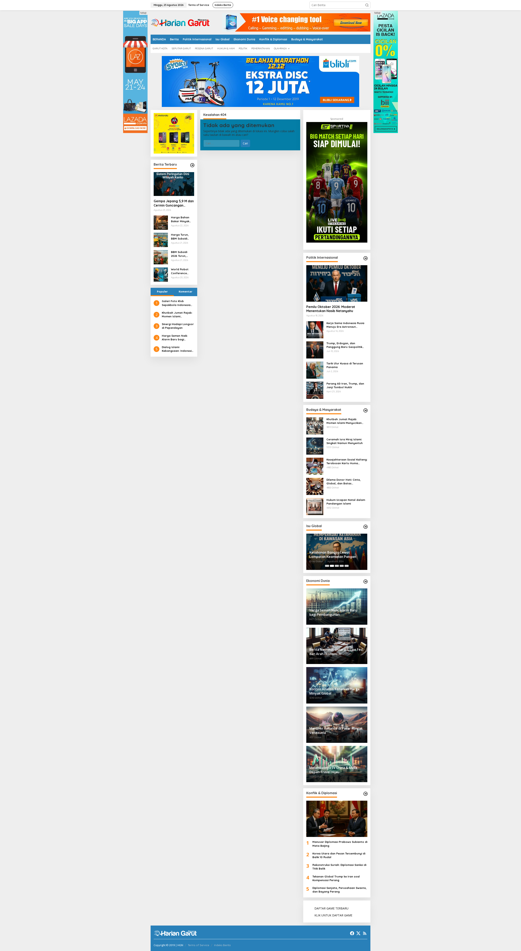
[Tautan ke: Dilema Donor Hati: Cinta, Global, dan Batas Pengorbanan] (314, 486)
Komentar (185, 291)
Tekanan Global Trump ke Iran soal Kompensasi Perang (336, 878)
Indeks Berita (222, 945)
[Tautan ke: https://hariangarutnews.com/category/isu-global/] (365, 526)
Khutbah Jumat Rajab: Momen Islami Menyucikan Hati (177, 314)
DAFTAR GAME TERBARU (331, 908)
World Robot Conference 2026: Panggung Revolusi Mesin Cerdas (182, 271)
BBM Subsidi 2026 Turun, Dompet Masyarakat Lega (179, 253)
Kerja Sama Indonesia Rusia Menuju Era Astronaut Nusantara (345, 325)
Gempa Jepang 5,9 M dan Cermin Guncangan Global (174, 203)
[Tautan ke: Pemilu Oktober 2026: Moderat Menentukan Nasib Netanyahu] (336, 283)
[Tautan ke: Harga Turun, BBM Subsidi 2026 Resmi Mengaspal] (161, 240)
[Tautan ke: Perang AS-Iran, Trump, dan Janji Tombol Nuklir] (314, 390)
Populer (162, 291)
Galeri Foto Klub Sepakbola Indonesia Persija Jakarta (176, 303)
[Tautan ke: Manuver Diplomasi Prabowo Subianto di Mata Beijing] (336, 819)
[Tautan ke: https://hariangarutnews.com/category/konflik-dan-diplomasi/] (365, 793)
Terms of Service (198, 945)
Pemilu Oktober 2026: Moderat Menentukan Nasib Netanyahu (330, 309)
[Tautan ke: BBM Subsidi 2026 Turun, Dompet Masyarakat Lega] (161, 257)
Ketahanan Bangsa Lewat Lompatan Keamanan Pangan (332, 554)
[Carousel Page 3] (337, 566)
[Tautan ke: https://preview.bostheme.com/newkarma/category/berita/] (192, 165)
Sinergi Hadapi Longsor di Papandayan (178, 325)
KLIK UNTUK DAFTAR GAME (333, 915)
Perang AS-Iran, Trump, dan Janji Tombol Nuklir (345, 385)
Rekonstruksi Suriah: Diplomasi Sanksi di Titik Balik (339, 866)
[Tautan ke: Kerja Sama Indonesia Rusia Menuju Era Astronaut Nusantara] (314, 329)
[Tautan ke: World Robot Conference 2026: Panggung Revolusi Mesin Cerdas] (161, 274)
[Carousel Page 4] (342, 566)
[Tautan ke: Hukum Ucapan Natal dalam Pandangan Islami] (314, 506)
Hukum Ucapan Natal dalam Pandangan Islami (345, 501)
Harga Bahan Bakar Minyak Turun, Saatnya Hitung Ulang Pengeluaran (181, 219)
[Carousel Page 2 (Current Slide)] (332, 566)
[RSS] (364, 933)
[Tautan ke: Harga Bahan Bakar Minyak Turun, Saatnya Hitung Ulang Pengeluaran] (161, 222)
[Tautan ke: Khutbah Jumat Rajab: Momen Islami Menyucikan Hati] (314, 425)
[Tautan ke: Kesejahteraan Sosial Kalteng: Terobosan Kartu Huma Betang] (314, 466)
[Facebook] (352, 933)
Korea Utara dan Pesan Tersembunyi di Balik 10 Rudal (338, 855)
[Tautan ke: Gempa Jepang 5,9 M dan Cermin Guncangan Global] (174, 184)
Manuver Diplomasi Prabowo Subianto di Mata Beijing (339, 843)
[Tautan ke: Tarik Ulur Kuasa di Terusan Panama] (314, 370)
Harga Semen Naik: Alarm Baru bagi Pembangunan (175, 337)
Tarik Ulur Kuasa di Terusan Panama (344, 365)
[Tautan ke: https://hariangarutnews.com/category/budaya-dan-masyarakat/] (365, 410)
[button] (366, 5)
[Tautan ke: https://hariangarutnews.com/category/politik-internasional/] (365, 258)
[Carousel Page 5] (347, 566)
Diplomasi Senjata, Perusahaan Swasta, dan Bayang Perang (339, 889)
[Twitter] (358, 933)
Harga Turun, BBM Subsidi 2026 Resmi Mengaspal (180, 236)
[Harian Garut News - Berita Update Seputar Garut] (180, 22)
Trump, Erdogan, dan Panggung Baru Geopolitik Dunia (344, 345)
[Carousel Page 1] (327, 566)
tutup (143, 12)
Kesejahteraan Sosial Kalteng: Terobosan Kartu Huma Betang (346, 461)
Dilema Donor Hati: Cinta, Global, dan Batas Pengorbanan (343, 481)
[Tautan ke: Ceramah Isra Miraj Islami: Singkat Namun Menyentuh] (314, 445)
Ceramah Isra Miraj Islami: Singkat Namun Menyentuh (344, 441)
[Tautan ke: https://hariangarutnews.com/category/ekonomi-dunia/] (365, 581)
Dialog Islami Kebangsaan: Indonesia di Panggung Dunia (178, 349)
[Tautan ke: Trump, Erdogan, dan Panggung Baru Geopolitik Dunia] (314, 349)
